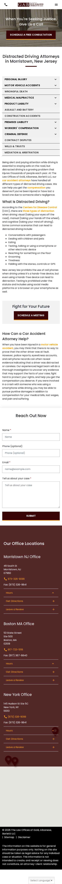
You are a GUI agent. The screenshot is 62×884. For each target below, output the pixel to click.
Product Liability (17, 103)
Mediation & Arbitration (22, 152)
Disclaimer (24, 837)
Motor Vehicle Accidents (22, 85)
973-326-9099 (16, 579)
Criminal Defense (16, 134)
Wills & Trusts (15, 146)
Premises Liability (16, 122)
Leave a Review (15, 609)
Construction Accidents (22, 116)
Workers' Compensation (22, 128)
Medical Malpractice (19, 97)
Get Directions (14, 601)
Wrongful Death (16, 91)
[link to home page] (31, 4)
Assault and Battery (19, 109)
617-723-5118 (15, 649)
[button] (5, 4)
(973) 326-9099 (16, 716)
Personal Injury (16, 79)
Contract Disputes (18, 140)
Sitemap (9, 837)
